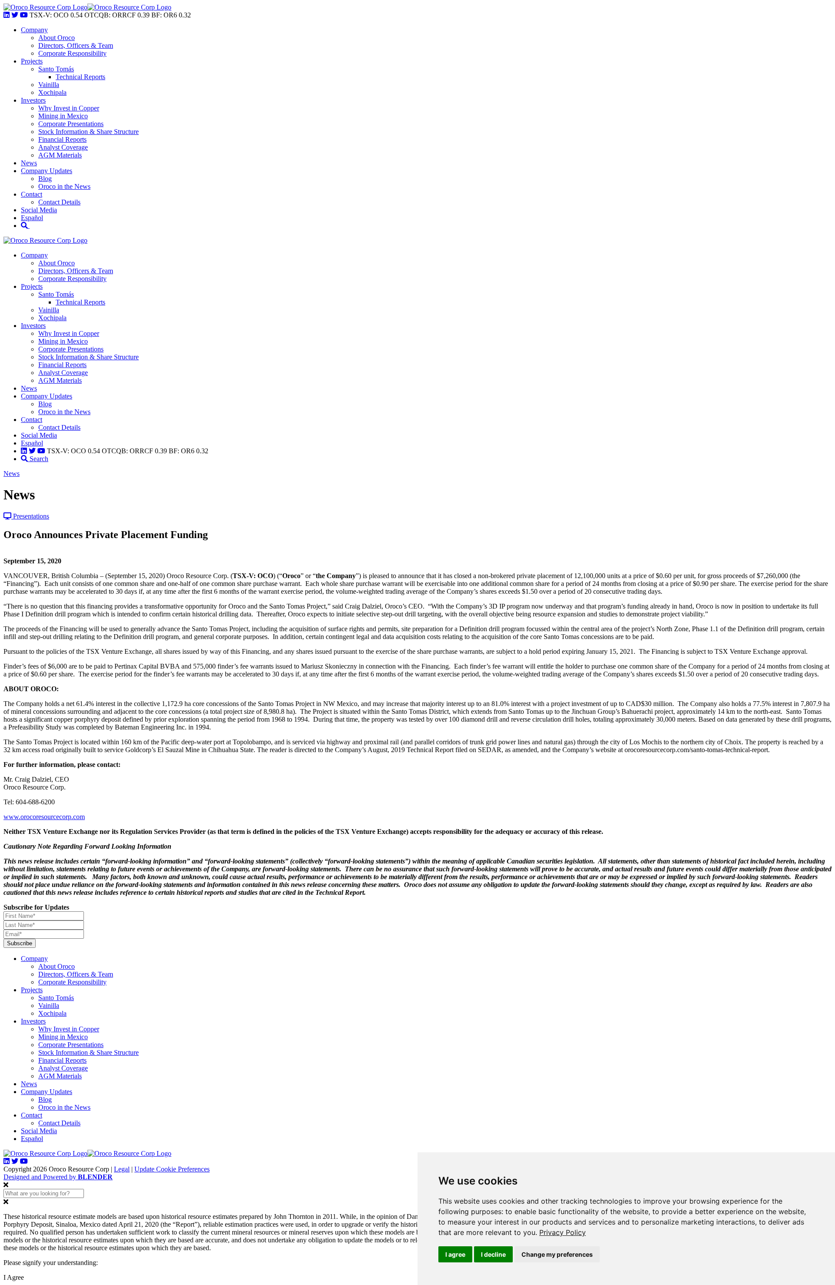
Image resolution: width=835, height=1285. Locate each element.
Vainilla (48, 84)
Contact (31, 194)
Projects (32, 61)
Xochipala (52, 92)
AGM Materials (60, 155)
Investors (33, 100)
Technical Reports (80, 76)
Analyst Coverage (63, 147)
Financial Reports (62, 139)
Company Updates (46, 170)
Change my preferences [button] (557, 1254)
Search (38, 458)
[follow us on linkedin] (6, 15)
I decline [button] (493, 1254)
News (29, 163)
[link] (562, 1232)
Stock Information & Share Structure (88, 131)
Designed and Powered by (58, 1177)
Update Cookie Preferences (172, 1169)
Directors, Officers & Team (75, 45)
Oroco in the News (64, 186)
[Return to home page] (45, 7)
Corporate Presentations (71, 123)
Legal (122, 1169)
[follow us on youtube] (24, 15)
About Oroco (56, 37)
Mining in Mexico (63, 116)
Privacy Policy (562, 1232)
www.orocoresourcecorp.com (44, 816)
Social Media (39, 210)
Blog (45, 178)
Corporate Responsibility (72, 53)
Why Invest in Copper (68, 108)
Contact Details (59, 202)
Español (32, 217)
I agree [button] (455, 1254)
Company (34, 29)
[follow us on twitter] (14, 15)
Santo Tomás (56, 69)
